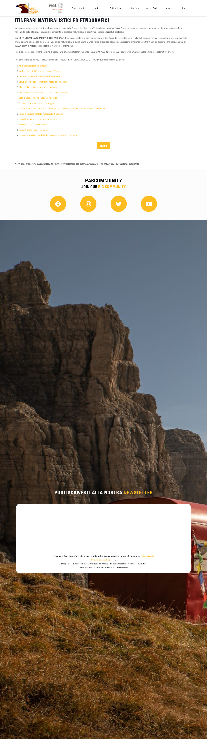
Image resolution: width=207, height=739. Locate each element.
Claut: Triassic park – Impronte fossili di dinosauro (43, 81)
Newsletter (171, 8)
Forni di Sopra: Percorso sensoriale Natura (39, 119)
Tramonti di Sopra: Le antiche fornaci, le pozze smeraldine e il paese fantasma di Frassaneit (63, 108)
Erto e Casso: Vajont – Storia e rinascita (38, 97)
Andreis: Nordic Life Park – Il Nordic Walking (40, 71)
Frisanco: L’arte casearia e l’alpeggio (36, 103)
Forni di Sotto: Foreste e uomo (34, 129)
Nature (97, 8)
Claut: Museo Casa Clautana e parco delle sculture (43, 92)
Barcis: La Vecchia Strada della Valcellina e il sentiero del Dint (48, 135)
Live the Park (150, 8)
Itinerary (135, 8)
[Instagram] (88, 204)
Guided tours (116, 8)
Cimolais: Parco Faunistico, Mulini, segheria (39, 76)
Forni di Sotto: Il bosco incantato (35, 124)
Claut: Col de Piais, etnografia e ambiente (39, 87)
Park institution (79, 8)
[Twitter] (119, 204)
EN (183, 8)
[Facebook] (58, 204)
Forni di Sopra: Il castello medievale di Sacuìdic (41, 113)
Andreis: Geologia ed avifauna (33, 65)
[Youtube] (149, 204)
